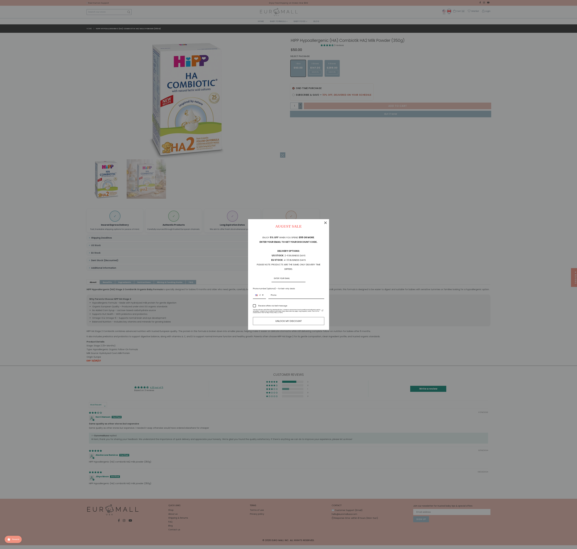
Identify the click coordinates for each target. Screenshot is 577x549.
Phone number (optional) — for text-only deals (274, 288)
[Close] (325, 222)
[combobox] (259, 295)
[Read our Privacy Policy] (322, 310)
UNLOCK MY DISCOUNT (288, 321)
